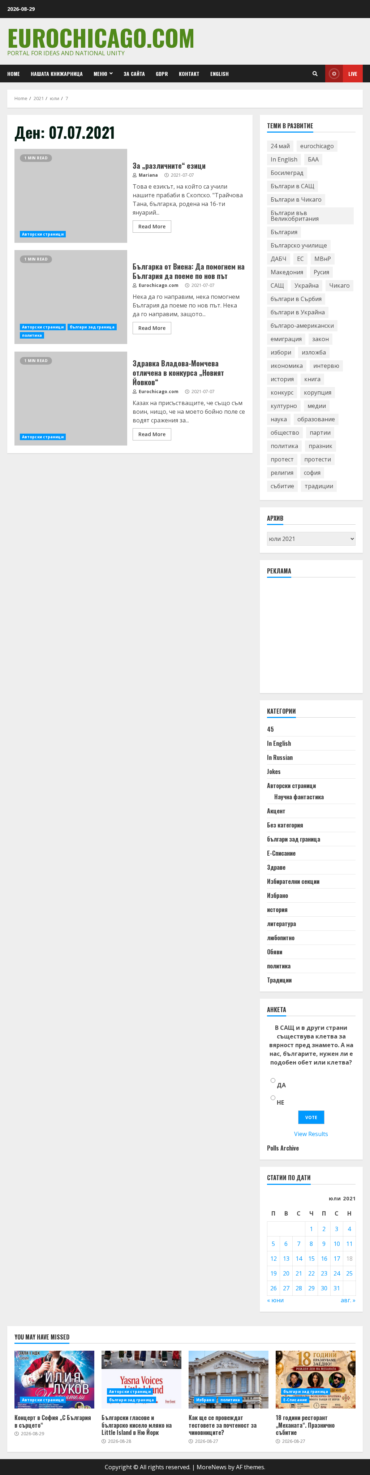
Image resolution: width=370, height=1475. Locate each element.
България (284, 232)
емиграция (286, 339)
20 (286, 1273)
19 (273, 1273)
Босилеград (287, 173)
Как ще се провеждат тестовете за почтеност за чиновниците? (228, 1380)
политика (32, 335)
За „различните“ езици (70, 196)
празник (320, 446)
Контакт (189, 73)
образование (316, 419)
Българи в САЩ (292, 186)
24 (337, 1273)
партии (320, 433)
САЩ (277, 285)
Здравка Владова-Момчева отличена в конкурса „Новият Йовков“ (70, 399)
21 (299, 1273)
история (282, 379)
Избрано (277, 895)
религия (282, 473)
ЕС (300, 259)
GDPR (162, 73)
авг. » (348, 1300)
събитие (282, 486)
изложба (314, 352)
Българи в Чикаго (296, 199)
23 (324, 1273)
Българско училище (299, 245)
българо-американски (302, 326)
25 (349, 1273)
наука (279, 419)
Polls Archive (283, 1148)
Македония (287, 272)
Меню (100, 73)
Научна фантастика (299, 796)
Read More (151, 226)
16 (324, 1259)
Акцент (276, 811)
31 (337, 1288)
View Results (311, 1134)
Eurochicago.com (101, 37)
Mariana (148, 175)
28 (299, 1288)
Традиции (279, 980)
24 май (280, 146)
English (219, 73)
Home (13, 73)
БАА (313, 159)
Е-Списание (281, 853)
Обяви (274, 951)
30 (324, 1288)
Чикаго (339, 285)
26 (273, 1288)
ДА (281, 1085)
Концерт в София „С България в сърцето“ (54, 1380)
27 (286, 1288)
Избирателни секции (293, 881)
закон (320, 339)
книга (312, 379)
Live (352, 73)
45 (270, 729)
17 (337, 1259)
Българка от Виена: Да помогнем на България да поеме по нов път (70, 297)
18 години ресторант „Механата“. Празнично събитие (316, 1380)
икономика (287, 366)
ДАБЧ (279, 259)
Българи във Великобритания (295, 216)
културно (284, 406)
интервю (326, 366)
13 (286, 1259)
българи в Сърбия (296, 299)
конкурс (282, 392)
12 (273, 1259)
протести (317, 459)
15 (311, 1259)
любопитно (280, 937)
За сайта (134, 73)
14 (299, 1259)
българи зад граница (92, 327)
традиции (319, 486)
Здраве (276, 867)
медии (316, 406)
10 (337, 1244)
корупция (317, 392)
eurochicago (317, 146)
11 (349, 1244)
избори (281, 352)
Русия (321, 272)
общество (285, 433)
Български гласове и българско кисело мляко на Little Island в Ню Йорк (141, 1380)
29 (311, 1288)
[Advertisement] (318, 638)
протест (282, 459)
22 (311, 1273)
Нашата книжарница (57, 73)
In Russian (280, 757)
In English (284, 159)
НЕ (280, 1102)
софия (312, 473)
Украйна (306, 285)
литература (281, 923)
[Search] (315, 74)
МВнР (322, 259)
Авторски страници (43, 234)
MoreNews (212, 1467)
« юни (275, 1300)
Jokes (274, 771)
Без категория (285, 825)
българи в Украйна (298, 312)
